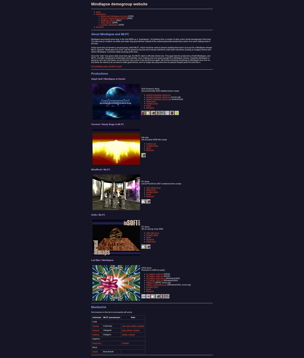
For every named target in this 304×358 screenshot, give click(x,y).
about (98, 12)
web (124, 326)
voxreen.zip (151, 144)
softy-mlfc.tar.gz (152, 233)
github (133, 326)
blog (128, 326)
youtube (140, 326)
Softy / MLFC (106, 23)
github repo (151, 101)
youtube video (152, 104)
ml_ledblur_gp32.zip (154, 274)
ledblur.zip (150, 283)
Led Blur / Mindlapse (109, 25)
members (100, 27)
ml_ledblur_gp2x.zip (154, 276)
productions (101, 14)
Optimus (95, 335)
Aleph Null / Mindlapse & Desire (114, 16)
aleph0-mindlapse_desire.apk (158, 99)
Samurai (96, 330)
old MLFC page (115, 66)
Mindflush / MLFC (108, 20)
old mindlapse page (99, 66)
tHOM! (95, 352)
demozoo (150, 108)
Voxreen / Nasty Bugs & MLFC (113, 18)
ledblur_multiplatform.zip (156, 285)
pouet (148, 106)
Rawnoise (96, 343)
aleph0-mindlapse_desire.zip (158, 95)
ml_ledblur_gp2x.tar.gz (155, 278)
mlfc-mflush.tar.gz (153, 188)
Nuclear (95, 326)
